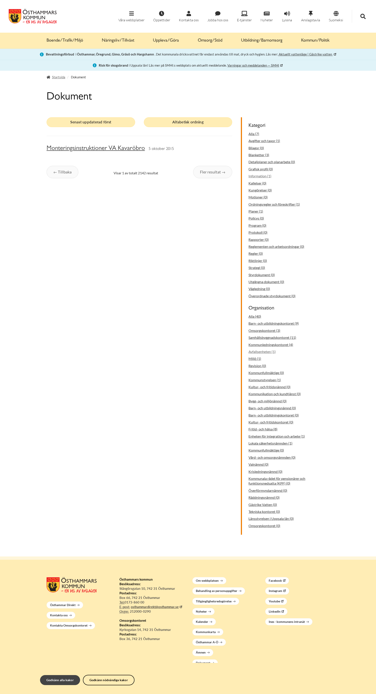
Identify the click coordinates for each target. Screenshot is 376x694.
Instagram (275, 591)
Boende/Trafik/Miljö (65, 41)
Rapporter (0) (258, 239)
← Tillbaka (62, 172)
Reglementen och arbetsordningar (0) (276, 246)
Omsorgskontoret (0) (264, 526)
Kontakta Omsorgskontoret (68, 625)
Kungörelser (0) (260, 190)
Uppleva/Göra (166, 41)
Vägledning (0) (259, 289)
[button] (131, 16)
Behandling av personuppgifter (216, 591)
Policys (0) (256, 218)
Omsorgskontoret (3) (264, 330)
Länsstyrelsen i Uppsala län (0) (271, 518)
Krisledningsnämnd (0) (265, 471)
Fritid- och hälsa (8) (262, 429)
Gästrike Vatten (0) (262, 504)
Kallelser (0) (257, 183)
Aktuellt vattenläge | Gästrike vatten (305, 54)
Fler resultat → (212, 172)
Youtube (274, 601)
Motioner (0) (258, 197)
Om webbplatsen (207, 580)
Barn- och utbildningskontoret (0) (273, 415)
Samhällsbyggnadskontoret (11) (272, 337)
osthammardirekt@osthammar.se (155, 607)
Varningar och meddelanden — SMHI (253, 65)
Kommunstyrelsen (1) (264, 380)
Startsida (58, 77)
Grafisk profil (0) (260, 169)
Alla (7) (253, 134)
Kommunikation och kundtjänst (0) (274, 394)
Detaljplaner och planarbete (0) (271, 162)
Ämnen (201, 652)
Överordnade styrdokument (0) (271, 296)
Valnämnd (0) (258, 464)
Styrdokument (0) (261, 275)
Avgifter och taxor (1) (264, 141)
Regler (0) (255, 253)
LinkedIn (274, 611)
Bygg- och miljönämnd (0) (267, 401)
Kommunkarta (206, 632)
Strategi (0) (256, 268)
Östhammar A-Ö (207, 642)
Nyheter (201, 611)
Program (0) (257, 225)
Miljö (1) (254, 358)
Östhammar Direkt (63, 605)
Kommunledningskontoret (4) (270, 345)
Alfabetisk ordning (188, 122)
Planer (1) (255, 211)
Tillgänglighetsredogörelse (214, 601)
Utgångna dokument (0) (266, 282)
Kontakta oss (59, 615)
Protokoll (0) (257, 232)
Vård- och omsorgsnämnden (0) (271, 457)
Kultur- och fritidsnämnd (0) (269, 387)
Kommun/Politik (315, 41)
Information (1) (259, 176)
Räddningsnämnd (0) (264, 497)
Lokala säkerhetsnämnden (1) (270, 443)
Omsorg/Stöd (210, 41)
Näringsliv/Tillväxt (118, 41)
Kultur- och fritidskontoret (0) (270, 422)
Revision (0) (257, 366)
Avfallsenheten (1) (262, 352)
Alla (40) (254, 316)
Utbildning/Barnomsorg (261, 41)
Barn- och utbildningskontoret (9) (273, 323)
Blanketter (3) (258, 155)
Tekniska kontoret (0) (264, 511)
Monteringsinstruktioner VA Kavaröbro (96, 149)
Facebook (275, 580)
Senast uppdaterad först (90, 122)
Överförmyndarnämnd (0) (267, 490)
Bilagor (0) (256, 148)
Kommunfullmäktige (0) (266, 373)
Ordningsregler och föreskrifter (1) (274, 204)
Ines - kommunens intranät (287, 621)
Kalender (202, 621)
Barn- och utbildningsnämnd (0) (272, 408)
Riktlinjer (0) (257, 261)
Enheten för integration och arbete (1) (276, 436)
